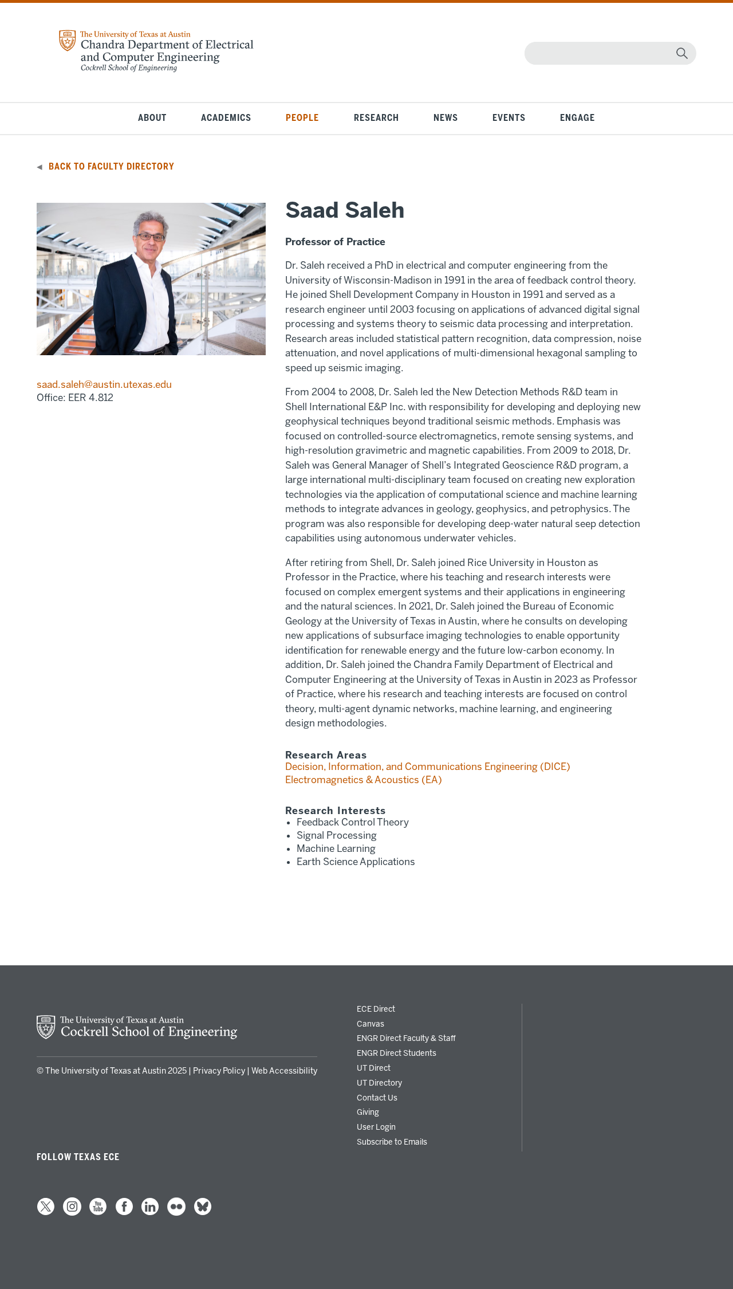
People (302, 118)
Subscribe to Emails (392, 1141)
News (446, 118)
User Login (376, 1126)
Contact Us (377, 1097)
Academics (226, 118)
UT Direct (374, 1067)
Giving (368, 1112)
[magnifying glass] (682, 53)
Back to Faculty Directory (112, 167)
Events (509, 118)
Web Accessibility (284, 1071)
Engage (577, 118)
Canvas (370, 1023)
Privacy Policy (219, 1071)
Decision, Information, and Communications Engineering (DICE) (427, 766)
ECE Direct (376, 1008)
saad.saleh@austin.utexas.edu (104, 384)
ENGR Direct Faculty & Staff (406, 1038)
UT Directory (379, 1082)
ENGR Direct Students (396, 1053)
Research (376, 118)
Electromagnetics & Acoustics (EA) (363, 779)
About (152, 118)
